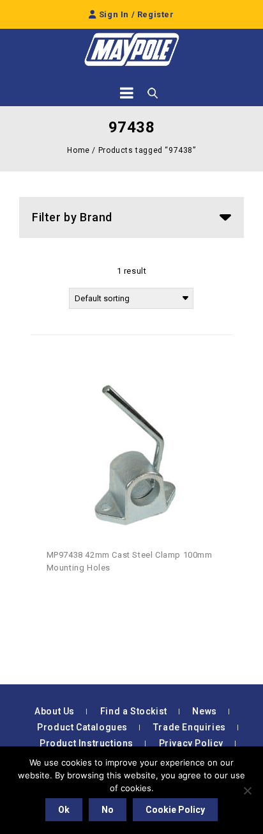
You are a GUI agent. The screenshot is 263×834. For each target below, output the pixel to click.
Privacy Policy (191, 743)
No (107, 810)
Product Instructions (86, 743)
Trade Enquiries (189, 727)
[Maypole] (131, 49)
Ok (64, 810)
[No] (247, 790)
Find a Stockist (133, 711)
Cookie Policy (175, 810)
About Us (54, 711)
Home (78, 150)
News (204, 711)
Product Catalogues (82, 727)
